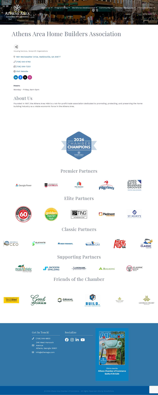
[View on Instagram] (30, 79)
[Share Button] (16, 47)
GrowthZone (109, 391)
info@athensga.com (45, 352)
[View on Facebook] (20, 79)
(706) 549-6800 (43, 338)
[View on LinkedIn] (16, 79)
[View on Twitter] (25, 79)
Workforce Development (83, 8)
